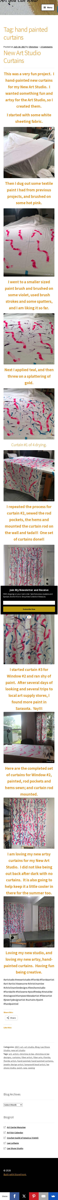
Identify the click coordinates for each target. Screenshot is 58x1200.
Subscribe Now (29, 609)
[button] (29, 590)
